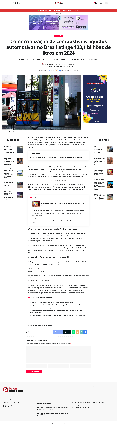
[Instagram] (20, 3)
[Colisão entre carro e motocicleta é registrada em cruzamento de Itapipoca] (110, 149)
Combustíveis (41, 325)
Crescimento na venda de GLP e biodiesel (44, 157)
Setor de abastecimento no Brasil (71, 157)
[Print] (60, 70)
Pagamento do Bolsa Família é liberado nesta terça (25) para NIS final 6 (53, 218)
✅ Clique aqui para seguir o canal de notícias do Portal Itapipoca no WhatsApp (58, 10)
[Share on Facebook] (49, 70)
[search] (98, 3)
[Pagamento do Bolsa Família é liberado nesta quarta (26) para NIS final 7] (36, 204)
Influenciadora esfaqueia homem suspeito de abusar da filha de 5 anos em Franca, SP (99, 160)
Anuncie (106, 387)
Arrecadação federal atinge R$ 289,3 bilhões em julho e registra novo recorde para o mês (58, 210)
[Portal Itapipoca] (58, 3)
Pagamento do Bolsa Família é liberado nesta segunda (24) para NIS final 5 (56, 305)
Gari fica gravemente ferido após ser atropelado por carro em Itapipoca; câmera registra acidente (9, 149)
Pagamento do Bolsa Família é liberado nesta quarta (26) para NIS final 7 (99, 171)
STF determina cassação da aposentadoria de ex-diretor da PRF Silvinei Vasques (58, 315)
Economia (58, 36)
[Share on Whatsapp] (73, 332)
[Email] (56, 70)
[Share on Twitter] (53, 70)
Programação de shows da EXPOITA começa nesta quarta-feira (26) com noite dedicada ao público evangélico (99, 184)
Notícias (93, 387)
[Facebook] (13, 3)
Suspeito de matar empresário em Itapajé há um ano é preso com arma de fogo (99, 197)
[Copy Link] (81, 332)
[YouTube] (17, 3)
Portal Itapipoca (48, 64)
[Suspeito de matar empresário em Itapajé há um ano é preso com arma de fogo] (110, 197)
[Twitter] (15, 3)
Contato (99, 387)
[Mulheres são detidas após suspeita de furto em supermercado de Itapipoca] (20, 161)
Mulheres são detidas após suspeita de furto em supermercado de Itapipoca (9, 161)
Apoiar (112, 387)
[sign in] (11, 3)
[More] (63, 70)
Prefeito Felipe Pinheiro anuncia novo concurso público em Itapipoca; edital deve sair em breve (8, 173)
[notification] (96, 3)
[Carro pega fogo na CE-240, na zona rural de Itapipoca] (20, 185)
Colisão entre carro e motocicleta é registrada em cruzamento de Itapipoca (98, 148)
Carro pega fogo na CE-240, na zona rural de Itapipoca (8, 185)
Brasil (35, 325)
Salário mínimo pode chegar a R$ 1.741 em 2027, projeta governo (53, 302)
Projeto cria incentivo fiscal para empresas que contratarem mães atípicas (56, 308)
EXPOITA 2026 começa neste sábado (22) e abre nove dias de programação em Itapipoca (9, 195)
